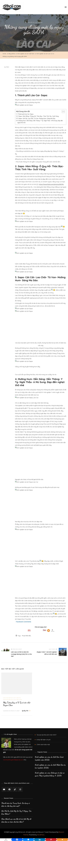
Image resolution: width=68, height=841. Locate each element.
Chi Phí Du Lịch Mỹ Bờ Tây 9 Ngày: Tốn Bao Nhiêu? (16, 812)
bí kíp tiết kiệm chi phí (43, 739)
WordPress (40, 835)
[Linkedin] (39, 838)
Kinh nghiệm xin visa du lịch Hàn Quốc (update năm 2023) (49, 758)
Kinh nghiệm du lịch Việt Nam (12, 699)
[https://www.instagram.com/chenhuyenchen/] (20, 789)
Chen (7, 67)
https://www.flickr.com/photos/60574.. (51, 184)
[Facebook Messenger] (28, 838)
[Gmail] (29, 630)
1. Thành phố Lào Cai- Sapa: (25, 114)
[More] (48, 630)
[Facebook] (17, 838)
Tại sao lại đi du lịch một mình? (46, 735)
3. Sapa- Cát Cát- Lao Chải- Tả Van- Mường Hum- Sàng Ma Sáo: (36, 118)
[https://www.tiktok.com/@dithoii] (14, 789)
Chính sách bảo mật (43, 744)
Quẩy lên (25, 710)
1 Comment (44, 43)
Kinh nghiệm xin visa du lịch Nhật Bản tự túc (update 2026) (50, 766)
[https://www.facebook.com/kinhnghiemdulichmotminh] (9, 789)
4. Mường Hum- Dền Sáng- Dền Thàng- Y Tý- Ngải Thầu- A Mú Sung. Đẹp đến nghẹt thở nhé (40, 121)
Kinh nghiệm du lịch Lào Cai (33, 22)
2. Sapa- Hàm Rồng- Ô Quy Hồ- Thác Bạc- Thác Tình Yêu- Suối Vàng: (38, 116)
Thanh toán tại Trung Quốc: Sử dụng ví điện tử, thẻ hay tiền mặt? (15, 804)
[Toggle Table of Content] (62, 111)
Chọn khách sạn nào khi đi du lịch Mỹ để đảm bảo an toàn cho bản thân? (16, 820)
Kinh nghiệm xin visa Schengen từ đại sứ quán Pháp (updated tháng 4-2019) (49, 774)
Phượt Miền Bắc (26, 635)
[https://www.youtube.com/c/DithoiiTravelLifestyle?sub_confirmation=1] (4, 789)
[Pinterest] (51, 838)
